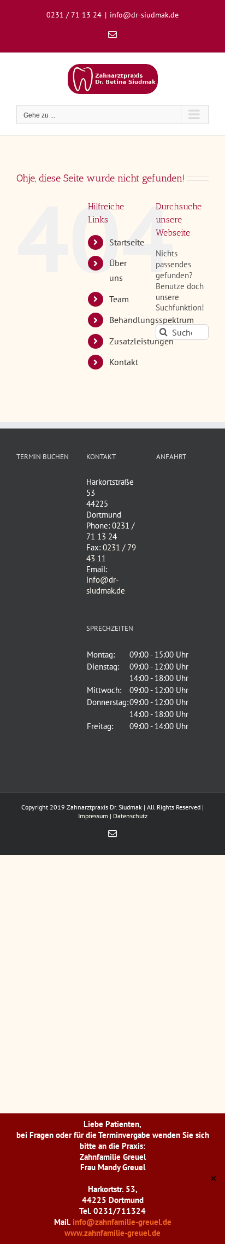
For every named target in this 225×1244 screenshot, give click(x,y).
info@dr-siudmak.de (144, 15)
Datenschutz (130, 816)
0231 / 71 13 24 (110, 531)
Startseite (126, 242)
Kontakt (123, 361)
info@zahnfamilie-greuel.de (122, 1222)
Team (119, 299)
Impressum (93, 816)
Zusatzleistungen (141, 341)
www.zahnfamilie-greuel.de (112, 1233)
